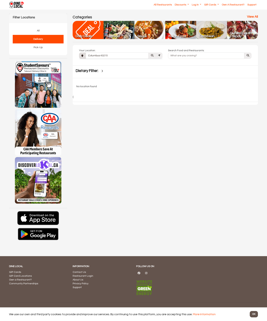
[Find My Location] (159, 56)
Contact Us (79, 272)
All (38, 30)
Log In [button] (195, 4)
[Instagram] (146, 273)
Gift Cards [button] (210, 4)
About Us (78, 279)
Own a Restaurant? (20, 279)
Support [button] (251, 4)
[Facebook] (139, 273)
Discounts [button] (181, 4)
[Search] (152, 56)
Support (77, 287)
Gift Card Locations (20, 276)
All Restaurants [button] (163, 4)
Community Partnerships (23, 283)
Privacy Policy (80, 283)
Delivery (38, 39)
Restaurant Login (83, 276)
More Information (204, 314)
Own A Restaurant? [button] (233, 4)
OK (254, 314)
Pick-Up (38, 47)
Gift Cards (15, 272)
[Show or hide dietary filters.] (102, 71)
